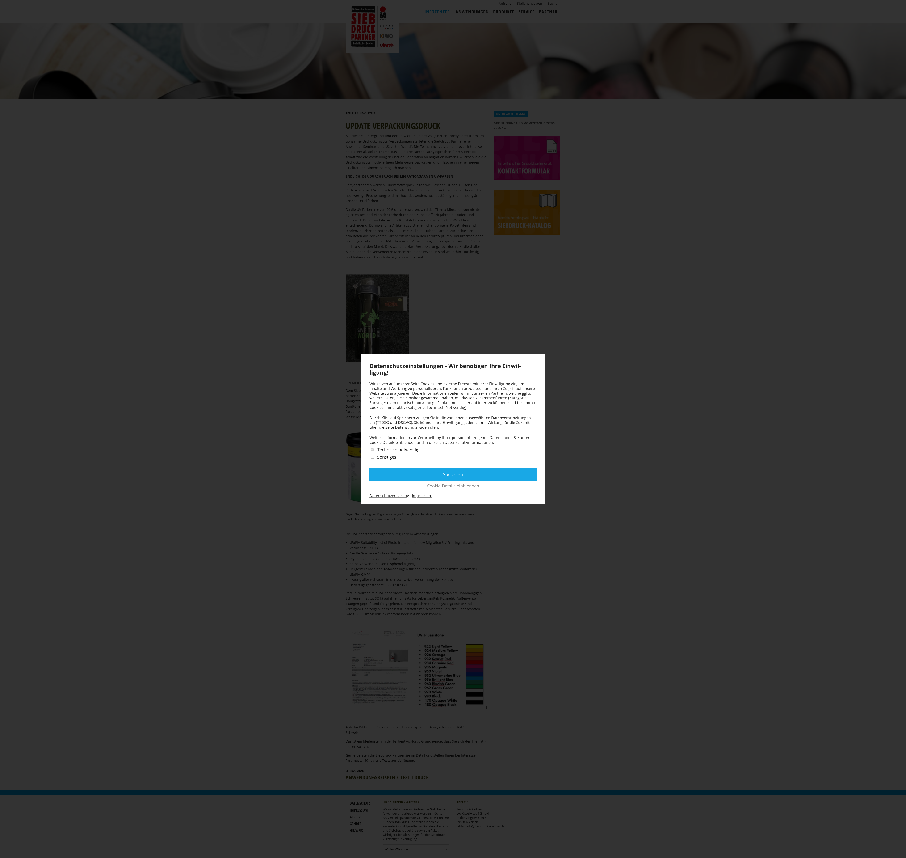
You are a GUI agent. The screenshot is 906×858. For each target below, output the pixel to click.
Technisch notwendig (398, 449)
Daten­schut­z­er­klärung (389, 495)
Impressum (422, 495)
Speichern (453, 474)
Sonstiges (386, 457)
